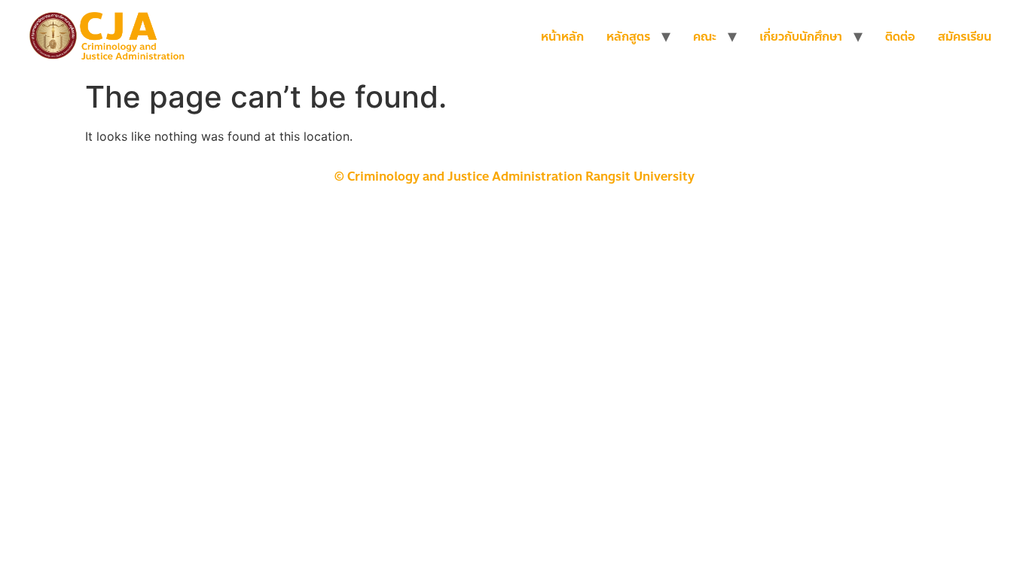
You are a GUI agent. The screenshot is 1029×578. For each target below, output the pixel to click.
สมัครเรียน (964, 36)
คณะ (704, 36)
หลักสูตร (628, 36)
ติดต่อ (900, 36)
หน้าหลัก (562, 36)
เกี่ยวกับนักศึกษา (800, 36)
